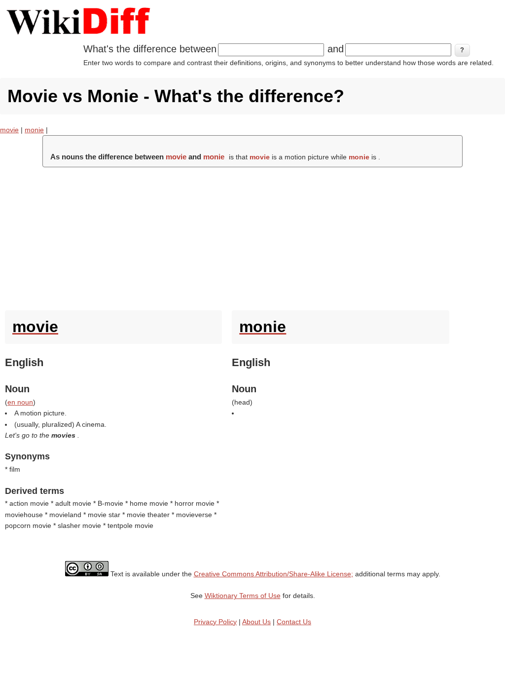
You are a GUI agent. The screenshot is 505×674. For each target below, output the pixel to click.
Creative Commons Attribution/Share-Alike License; (273, 574)
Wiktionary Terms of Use (243, 595)
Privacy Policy (215, 622)
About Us (256, 622)
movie (9, 130)
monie (34, 130)
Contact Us (294, 622)
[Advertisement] (252, 236)
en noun (20, 402)
